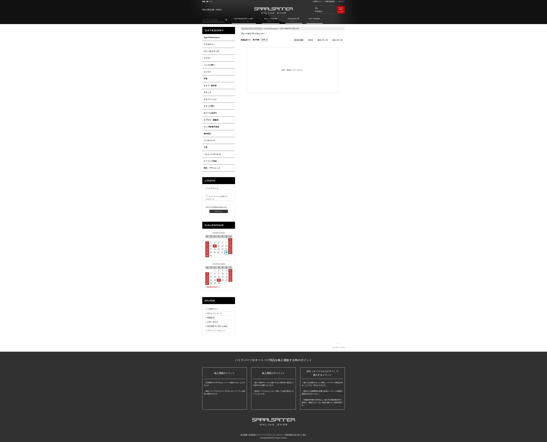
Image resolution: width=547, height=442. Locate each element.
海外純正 (207, 134)
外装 (205, 79)
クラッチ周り (209, 106)
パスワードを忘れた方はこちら (216, 207)
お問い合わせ (212, 322)
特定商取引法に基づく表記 (295, 435)
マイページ (261, 435)
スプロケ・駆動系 (211, 120)
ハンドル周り (209, 65)
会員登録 (252, 435)
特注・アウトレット (212, 168)
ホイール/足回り (210, 113)
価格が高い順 (337, 40)
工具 (205, 147)
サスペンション (210, 99)
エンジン (207, 72)
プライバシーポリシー (216, 330)
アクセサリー (209, 44)
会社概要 (243, 435)
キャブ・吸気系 (210, 85)
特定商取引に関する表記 (217, 326)
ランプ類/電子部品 (211, 127)
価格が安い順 (323, 40)
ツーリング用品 (210, 161)
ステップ (207, 92)
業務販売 (211, 318)
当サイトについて (214, 313)
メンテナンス (209, 140)
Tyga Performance (212, 37)
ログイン (341, 1)
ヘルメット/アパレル (212, 154)
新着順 (310, 40)
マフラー (207, 58)
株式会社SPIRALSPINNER (251, 28)
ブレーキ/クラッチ (211, 51)
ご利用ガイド (317, 1)
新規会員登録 (330, 1)
